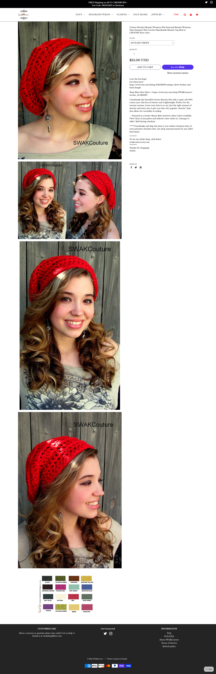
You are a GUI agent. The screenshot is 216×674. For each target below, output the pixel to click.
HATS (79, 14)
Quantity (133, 49)
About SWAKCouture (169, 640)
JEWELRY (157, 14)
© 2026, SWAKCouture (95, 659)
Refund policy (169, 646)
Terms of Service (169, 643)
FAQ (169, 633)
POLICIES (169, 636)
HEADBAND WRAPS (100, 14)
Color (132, 38)
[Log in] (191, 14)
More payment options (177, 73)
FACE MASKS (140, 14)
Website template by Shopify (117, 659)
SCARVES (122, 14)
